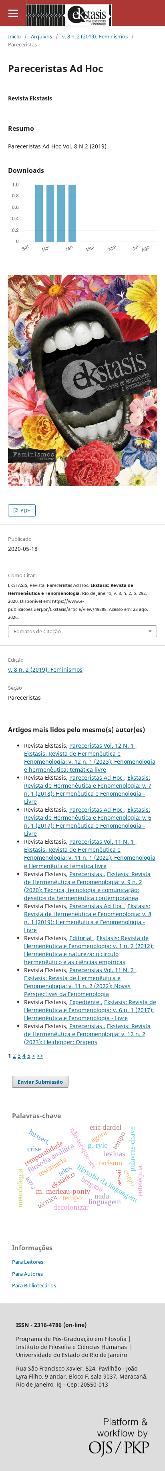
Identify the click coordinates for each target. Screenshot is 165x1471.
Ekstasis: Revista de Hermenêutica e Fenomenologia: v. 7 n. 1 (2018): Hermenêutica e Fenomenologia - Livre (87, 789)
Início (14, 36)
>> (40, 1055)
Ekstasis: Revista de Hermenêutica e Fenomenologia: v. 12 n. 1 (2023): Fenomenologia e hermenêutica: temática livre (89, 761)
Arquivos (41, 36)
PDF (24, 510)
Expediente (85, 1002)
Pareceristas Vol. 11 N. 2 (102, 970)
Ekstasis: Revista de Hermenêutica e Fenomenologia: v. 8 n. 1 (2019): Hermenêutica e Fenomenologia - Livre (87, 918)
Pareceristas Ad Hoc (96, 777)
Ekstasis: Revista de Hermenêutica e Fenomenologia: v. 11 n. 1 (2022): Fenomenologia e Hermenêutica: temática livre (89, 857)
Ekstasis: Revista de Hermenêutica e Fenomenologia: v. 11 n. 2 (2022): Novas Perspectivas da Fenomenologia (77, 986)
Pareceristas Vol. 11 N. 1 (102, 841)
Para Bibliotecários (34, 1285)
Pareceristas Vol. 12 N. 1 (102, 745)
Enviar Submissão (40, 1081)
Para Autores (27, 1273)
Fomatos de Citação (37, 631)
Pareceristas (86, 874)
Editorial (81, 938)
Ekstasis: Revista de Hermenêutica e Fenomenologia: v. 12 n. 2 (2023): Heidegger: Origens (87, 1034)
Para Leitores (27, 1261)
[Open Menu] (13, 13)
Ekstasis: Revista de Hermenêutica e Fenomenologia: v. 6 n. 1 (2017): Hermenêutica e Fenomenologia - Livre (87, 821)
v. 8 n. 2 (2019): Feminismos (95, 36)
